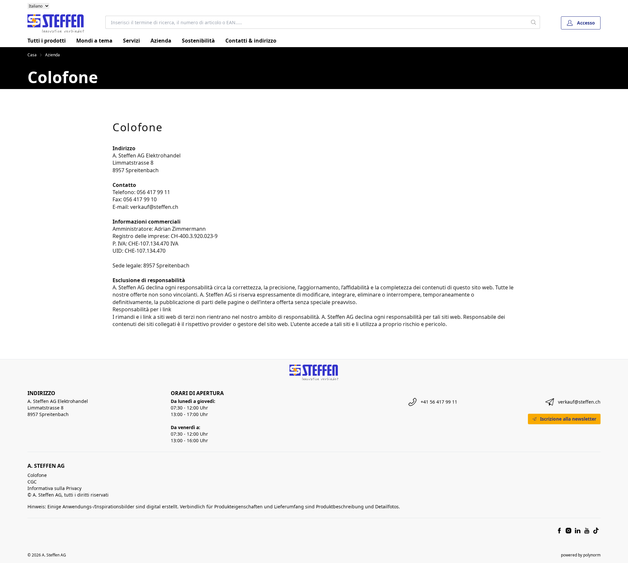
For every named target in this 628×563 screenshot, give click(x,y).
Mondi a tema (94, 40)
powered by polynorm (581, 555)
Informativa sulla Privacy (54, 488)
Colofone (37, 475)
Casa (32, 55)
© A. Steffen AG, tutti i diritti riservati (68, 495)
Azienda (160, 40)
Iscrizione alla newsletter (568, 419)
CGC (32, 482)
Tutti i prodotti (46, 40)
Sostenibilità (198, 40)
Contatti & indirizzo (250, 40)
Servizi (131, 40)
